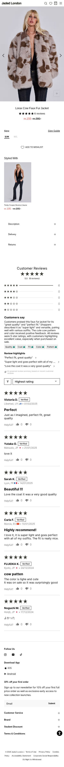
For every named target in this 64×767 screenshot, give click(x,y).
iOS (10, 667)
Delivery (12, 234)
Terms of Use (31, 752)
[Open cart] (55, 3)
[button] (26, 113)
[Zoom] (57, 93)
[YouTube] (13, 654)
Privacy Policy (44, 752)
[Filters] (7, 381)
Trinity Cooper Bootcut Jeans (15, 205)
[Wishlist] (50, 3)
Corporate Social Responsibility (46, 756)
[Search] (45, 3)
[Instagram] (5, 654)
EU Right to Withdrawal (32, 759)
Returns (12, 244)
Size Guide (54, 130)
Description (13, 224)
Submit (51, 703)
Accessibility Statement (21, 756)
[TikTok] (21, 654)
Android (11, 673)
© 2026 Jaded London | (15, 752)
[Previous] (3, 55)
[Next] (60, 55)
